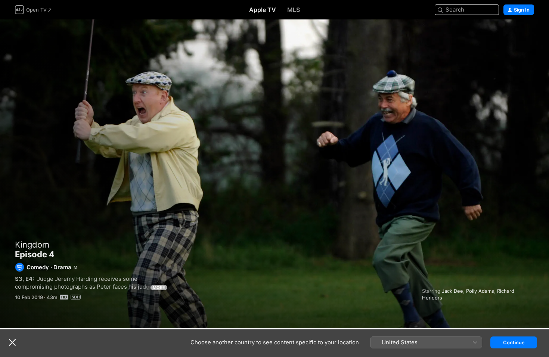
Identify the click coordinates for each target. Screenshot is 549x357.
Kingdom (32, 244)
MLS (293, 9)
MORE (159, 287)
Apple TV (262, 9)
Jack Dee (452, 291)
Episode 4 (274, 173)
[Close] (12, 342)
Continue (514, 342)
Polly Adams (480, 291)
